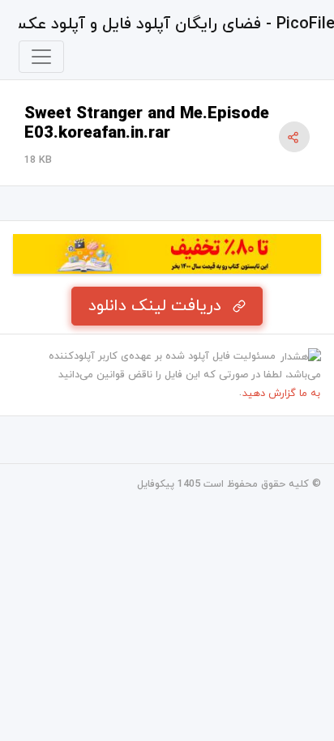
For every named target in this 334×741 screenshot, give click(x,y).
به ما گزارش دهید (281, 393)
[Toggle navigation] (41, 56)
